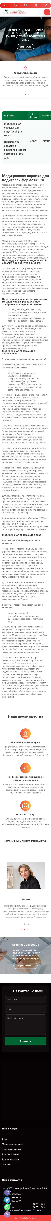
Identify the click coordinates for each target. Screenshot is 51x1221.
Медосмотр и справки (12, 1144)
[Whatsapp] (7, 1207)
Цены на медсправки (12, 1149)
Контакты (6, 1164)
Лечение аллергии (11, 1154)
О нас (4, 1139)
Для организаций (10, 1159)
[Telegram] (7, 1200)
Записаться (25, 47)
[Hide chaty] (7, 1214)
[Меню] (47, 12)
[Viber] (7, 1192)
